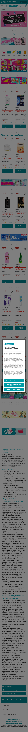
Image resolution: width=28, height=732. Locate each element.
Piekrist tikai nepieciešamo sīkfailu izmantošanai (14, 385)
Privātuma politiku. (18, 375)
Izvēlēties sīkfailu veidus (14, 389)
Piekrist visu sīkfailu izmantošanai (14, 380)
